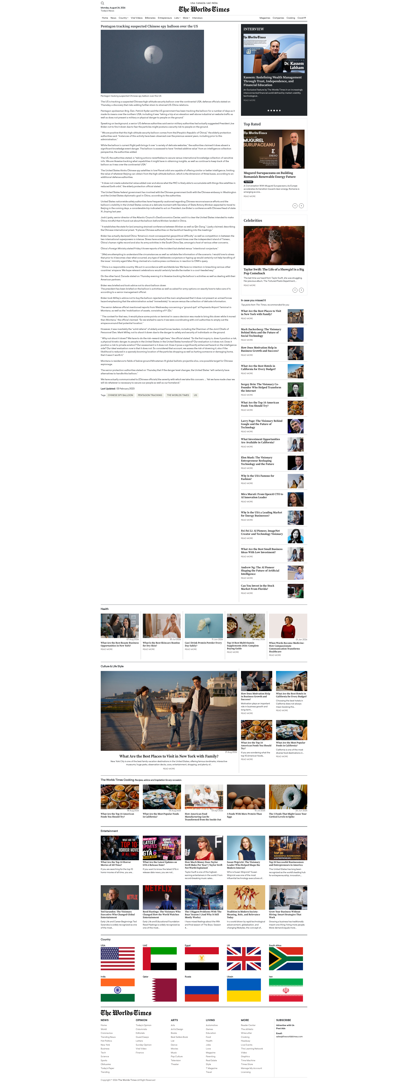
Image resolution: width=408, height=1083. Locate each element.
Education (211, 1033)
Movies (174, 1049)
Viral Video (141, 1049)
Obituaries (106, 1064)
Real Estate (211, 1061)
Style (208, 1064)
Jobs (208, 1045)
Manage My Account (251, 1068)
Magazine (210, 1053)
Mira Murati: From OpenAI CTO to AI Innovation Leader (262, 495)
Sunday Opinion (144, 1045)
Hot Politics (106, 1041)
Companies (278, 18)
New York (105, 1045)
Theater (175, 1064)
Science (105, 1057)
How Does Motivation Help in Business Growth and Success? (260, 349)
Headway (245, 1041)
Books (174, 1033)
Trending (105, 1072)
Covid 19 (302, 18)
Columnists (141, 1029)
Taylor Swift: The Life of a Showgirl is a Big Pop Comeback (274, 271)
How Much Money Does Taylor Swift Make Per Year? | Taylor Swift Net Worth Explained (203, 865)
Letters (139, 1041)
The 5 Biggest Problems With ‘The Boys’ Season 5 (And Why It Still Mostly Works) (203, 914)
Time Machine (248, 1061)
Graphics (245, 1057)
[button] (268, 110)
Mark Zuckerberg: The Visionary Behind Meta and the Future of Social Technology (261, 333)
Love (208, 1049)
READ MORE (249, 100)
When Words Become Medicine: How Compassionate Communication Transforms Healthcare (286, 647)
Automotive (212, 1025)
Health (209, 1041)
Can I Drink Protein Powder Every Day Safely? (203, 644)
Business (105, 1049)
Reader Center (248, 1025)
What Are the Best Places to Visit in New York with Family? (261, 312)
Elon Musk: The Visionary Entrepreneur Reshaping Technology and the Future (257, 461)
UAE (208, 3)
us (195, 395)
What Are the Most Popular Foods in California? (290, 744)
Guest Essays (142, 1037)
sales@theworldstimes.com (289, 1037)
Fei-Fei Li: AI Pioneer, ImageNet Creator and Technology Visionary (262, 532)
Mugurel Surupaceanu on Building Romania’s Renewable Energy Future (270, 175)
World (104, 1029)
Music (174, 1053)
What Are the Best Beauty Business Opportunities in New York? (120, 644)
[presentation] (295, 205)
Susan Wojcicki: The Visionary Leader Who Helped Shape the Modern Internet (243, 865)
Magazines (265, 18)
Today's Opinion (143, 1025)
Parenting (210, 1057)
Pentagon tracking (150, 395)
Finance (140, 1053)
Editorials (140, 1033)
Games (209, 1029)
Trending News (108, 1037)
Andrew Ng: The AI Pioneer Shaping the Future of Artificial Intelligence (260, 571)
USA (192, 3)
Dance (174, 1045)
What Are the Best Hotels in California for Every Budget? (258, 367)
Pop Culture (177, 1057)
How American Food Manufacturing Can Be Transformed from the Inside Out (203, 816)
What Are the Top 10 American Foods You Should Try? (260, 404)
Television (176, 1061)
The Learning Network (252, 1049)
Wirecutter (246, 1033)
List (172, 1041)
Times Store (247, 1064)
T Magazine (211, 1068)
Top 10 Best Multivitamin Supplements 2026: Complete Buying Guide (243, 645)
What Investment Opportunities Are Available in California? (260, 441)
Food (208, 1037)
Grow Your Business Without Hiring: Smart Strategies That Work (285, 914)
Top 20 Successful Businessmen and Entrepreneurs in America (286, 864)
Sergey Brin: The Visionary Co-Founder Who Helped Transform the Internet (261, 388)
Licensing (246, 1072)
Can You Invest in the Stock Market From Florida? (257, 587)
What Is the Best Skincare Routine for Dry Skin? (161, 644)
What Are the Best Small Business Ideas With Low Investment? (262, 550)
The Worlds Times (178, 395)
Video (244, 1053)
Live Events (246, 1045)
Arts (173, 1025)
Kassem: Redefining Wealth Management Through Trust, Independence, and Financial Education (273, 81)
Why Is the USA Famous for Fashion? (257, 477)
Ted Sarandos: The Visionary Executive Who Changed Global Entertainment (118, 914)
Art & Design (177, 1029)
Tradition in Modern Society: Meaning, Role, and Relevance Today (243, 914)
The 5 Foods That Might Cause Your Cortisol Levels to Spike (288, 815)
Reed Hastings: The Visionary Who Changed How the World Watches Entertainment (162, 914)
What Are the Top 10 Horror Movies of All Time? (116, 864)
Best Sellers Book (179, 1037)
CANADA (201, 3)
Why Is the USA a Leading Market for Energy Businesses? (261, 514)
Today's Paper (107, 1068)
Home (104, 1025)
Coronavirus (107, 1033)
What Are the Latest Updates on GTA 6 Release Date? (160, 864)
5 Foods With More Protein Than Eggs (244, 815)
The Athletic (247, 1029)
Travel (209, 1072)
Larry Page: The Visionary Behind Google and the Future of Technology (261, 424)
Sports (104, 1061)
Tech (103, 1053)
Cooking (291, 18)
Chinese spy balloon (120, 395)
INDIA (215, 3)
